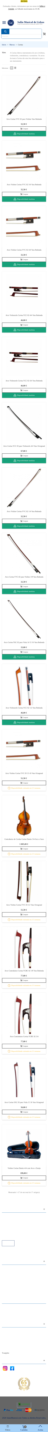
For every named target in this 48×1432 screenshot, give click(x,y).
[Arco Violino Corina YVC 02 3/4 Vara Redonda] (24, 161)
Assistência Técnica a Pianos (16, 1237)
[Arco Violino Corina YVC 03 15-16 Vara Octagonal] (24, 750)
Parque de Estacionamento (15, 1230)
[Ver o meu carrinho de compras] (44, 33)
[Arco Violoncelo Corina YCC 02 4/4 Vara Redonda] (24, 292)
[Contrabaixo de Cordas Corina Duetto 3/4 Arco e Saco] (24, 816)
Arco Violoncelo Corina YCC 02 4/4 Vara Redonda (24, 315)
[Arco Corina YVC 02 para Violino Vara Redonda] (24, 95)
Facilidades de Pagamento (14, 1233)
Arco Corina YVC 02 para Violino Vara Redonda (24, 119)
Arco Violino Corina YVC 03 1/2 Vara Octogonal (24, 905)
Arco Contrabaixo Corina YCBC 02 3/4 (24, 1036)
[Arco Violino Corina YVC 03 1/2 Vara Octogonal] (24, 881)
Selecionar (5, 68)
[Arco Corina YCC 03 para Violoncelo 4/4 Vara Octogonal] (24, 422)
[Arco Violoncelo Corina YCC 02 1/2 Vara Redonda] (24, 684)
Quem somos (9, 1338)
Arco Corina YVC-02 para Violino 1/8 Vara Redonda (24, 577)
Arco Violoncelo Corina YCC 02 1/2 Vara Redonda (24, 708)
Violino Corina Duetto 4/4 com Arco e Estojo (24, 1168)
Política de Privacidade (13, 1223)
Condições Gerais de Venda (15, 1226)
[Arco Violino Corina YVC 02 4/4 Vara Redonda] (24, 226)
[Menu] (3, 22)
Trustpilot (5, 1353)
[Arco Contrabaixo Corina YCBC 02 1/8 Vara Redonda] (24, 947)
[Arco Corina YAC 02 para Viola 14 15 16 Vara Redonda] (24, 619)
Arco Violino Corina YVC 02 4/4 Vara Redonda (24, 250)
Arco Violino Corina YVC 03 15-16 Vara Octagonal (24, 773)
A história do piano (12, 1345)
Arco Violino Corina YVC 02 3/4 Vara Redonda (24, 185)
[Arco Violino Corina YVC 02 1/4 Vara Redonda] (24, 488)
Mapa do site (9, 1334)
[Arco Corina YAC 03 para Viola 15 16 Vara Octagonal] (24, 1079)
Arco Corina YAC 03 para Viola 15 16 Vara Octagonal (24, 1102)
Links (6, 1219)
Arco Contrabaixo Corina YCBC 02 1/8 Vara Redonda (24, 971)
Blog (6, 1348)
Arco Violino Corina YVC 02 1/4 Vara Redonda (24, 511)
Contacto (8, 1331)
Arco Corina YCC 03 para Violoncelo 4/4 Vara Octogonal (24, 446)
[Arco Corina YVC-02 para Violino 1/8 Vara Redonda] (24, 553)
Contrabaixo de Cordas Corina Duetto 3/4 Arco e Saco (24, 839)
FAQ (6, 1216)
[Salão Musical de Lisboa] (10, 22)
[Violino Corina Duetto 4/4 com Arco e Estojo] (24, 1145)
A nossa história (10, 1341)
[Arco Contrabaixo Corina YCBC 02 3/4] (24, 1013)
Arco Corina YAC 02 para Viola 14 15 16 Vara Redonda (24, 642)
